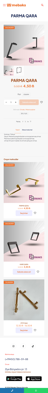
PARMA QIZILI (24, 206)
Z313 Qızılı (24, 323)
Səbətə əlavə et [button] (24, 272)
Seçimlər (24, 213)
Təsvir (18, 130)
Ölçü (19, 94)
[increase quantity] (16, 102)
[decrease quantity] (6, 102)
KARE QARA (24, 264)
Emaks (22, 109)
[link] (14, 378)
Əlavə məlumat (27, 130)
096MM (26, 94)
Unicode (25, 387)
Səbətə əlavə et (29, 102)
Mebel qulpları (30, 109)
